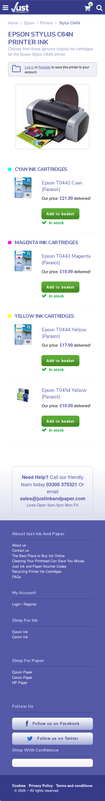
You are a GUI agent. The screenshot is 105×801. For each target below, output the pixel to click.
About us (19, 545)
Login (16, 604)
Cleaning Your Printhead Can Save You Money (48, 560)
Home (13, 22)
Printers (46, 22)
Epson (29, 22)
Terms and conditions (74, 785)
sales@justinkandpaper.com (52, 498)
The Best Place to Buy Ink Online (38, 555)
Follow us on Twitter (57, 738)
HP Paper (19, 682)
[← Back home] (19, 7)
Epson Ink (20, 631)
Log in (29, 67)
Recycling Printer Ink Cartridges (37, 571)
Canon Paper (22, 677)
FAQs (16, 576)
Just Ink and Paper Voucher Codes (39, 566)
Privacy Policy (41, 785)
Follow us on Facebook (55, 723)
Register (44, 67)
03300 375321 (61, 484)
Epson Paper (22, 671)
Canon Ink (20, 636)
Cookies (19, 785)
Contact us (20, 550)
